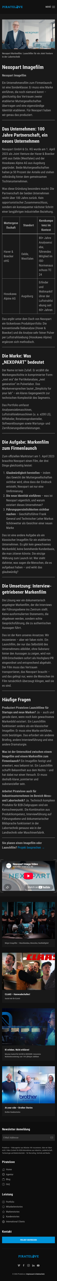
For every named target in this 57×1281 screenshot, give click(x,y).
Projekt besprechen (28, 1240)
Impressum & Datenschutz (35, 1274)
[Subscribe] (52, 1137)
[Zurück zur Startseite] (12, 7)
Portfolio (10, 1201)
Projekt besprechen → (31, 847)
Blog (8, 1179)
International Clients (15, 1221)
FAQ (8, 1184)
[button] (50, 7)
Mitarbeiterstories (14, 1206)
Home (9, 1169)
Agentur (9, 1174)
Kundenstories (12, 1216)
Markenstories (13, 1211)
